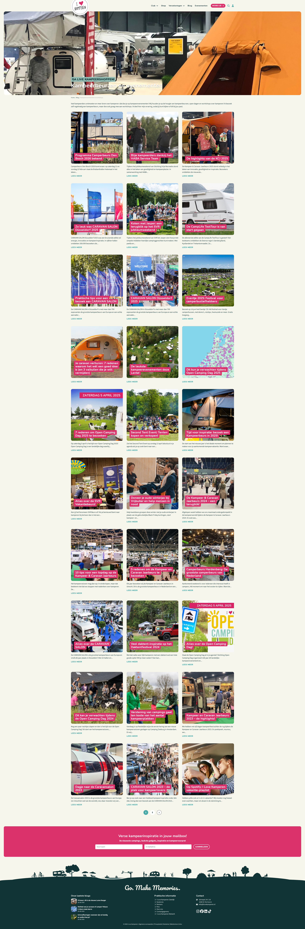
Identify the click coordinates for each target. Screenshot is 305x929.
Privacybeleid (158, 924)
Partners (160, 904)
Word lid (216, 6)
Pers (158, 907)
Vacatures (160, 902)
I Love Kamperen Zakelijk (165, 899)
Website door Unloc (176, 924)
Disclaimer (166, 924)
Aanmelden (201, 846)
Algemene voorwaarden (146, 924)
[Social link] (198, 911)
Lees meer (76, 176)
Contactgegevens (163, 911)
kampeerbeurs (92, 106)
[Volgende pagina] (159, 812)
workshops (127, 106)
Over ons (160, 909)
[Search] (228, 6)
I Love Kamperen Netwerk (166, 914)
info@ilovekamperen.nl (207, 904)
